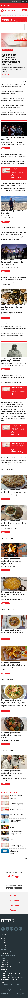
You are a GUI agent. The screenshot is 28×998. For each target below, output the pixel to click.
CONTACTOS (4, 960)
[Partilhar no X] (5, 75)
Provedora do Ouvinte (8, 965)
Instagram (12, 929)
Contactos (14, 895)
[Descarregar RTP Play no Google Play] (18, 888)
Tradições (11, 27)
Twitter (7, 929)
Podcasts (14, 910)
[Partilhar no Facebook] (2, 75)
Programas (14, 905)
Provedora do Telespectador (10, 962)
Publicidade (15, 991)
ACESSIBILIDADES (6, 967)
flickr (20, 929)
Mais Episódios (16, 177)
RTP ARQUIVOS (5, 943)
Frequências (14, 900)
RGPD (2, 982)
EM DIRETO (4, 949)
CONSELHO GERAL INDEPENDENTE (10, 973)
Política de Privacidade (7, 989)
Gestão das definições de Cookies (11, 984)
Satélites (4, 969)
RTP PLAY (3, 947)
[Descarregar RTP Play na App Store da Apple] (9, 888)
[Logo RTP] (9, 920)
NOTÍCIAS (3, 934)
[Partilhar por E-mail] (8, 75)
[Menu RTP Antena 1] (26, 5)
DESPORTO (4, 936)
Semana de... (8, 19)
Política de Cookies (18, 989)
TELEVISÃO (4, 938)
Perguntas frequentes (8, 956)
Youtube (16, 929)
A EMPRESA (4, 971)
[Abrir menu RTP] (14, 1)
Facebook (3, 929)
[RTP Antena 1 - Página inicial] (9, 5)
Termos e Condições (6, 991)
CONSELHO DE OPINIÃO (7, 975)
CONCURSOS (4, 954)
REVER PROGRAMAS (6, 951)
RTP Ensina (4, 945)
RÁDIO (3, 941)
